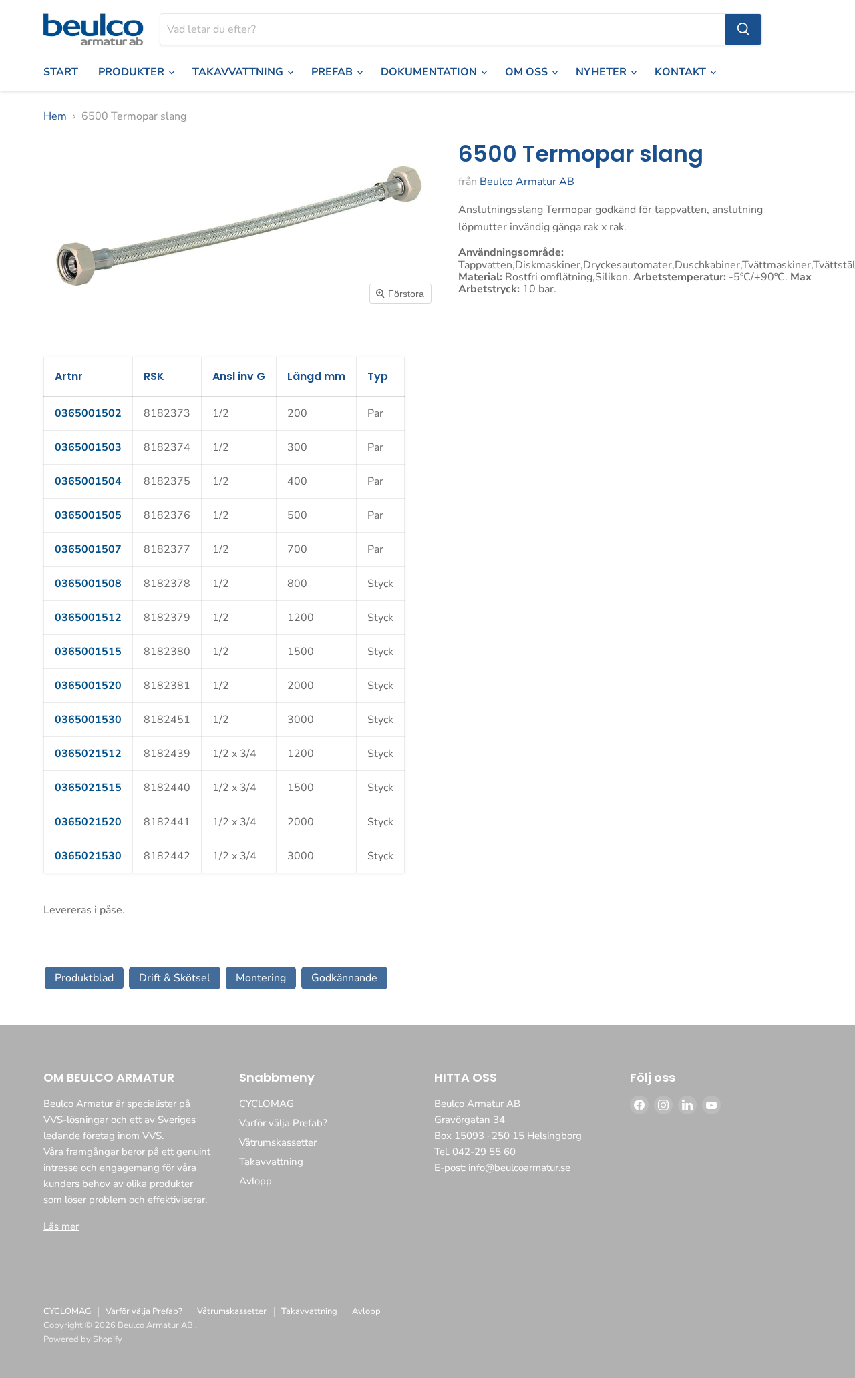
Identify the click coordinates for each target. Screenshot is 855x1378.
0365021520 (88, 822)
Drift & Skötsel (174, 978)
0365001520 (88, 685)
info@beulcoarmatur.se (519, 1167)
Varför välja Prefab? (283, 1123)
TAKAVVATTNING (239, 72)
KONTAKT (682, 72)
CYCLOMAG (266, 1103)
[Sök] (743, 29)
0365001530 (88, 719)
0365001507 (88, 549)
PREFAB (333, 72)
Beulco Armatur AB (527, 181)
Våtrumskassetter (278, 1142)
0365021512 (88, 753)
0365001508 (88, 583)
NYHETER (602, 72)
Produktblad (84, 978)
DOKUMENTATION (430, 72)
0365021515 (88, 787)
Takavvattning (271, 1161)
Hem (55, 116)
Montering (261, 978)
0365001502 (88, 413)
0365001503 (88, 447)
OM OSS (527, 72)
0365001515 (88, 651)
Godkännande (344, 978)
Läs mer (61, 1226)
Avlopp (255, 1181)
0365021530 (88, 856)
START (60, 72)
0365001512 (88, 617)
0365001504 (88, 481)
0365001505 (88, 515)
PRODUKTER (132, 72)
